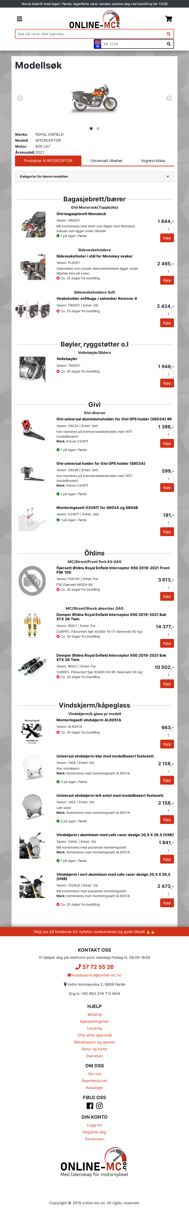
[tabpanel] (94, 98)
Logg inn (94, 1125)
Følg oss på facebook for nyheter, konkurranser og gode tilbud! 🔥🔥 (94, 931)
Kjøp (167, 238)
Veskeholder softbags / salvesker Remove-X (96, 298)
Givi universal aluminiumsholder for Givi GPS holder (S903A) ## (114, 419)
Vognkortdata (153, 160)
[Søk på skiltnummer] (168, 44)
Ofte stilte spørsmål (94, 1035)
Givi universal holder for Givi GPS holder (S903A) (100, 463)
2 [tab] (98, 128)
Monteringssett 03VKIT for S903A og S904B (97, 507)
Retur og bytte (94, 1049)
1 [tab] (91, 128)
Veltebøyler (66, 358)
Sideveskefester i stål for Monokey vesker (94, 256)
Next (168, 98)
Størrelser (94, 1056)
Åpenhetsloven (94, 1080)
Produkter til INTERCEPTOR (48, 160)
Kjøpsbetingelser (94, 1021)
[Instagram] (99, 1107)
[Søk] (168, 34)
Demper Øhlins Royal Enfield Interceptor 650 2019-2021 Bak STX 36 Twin (111, 616)
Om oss (94, 1073)
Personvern (94, 1139)
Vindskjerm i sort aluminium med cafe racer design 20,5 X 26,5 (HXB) (113, 876)
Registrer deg (94, 1132)
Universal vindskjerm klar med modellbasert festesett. (105, 756)
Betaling (95, 1014)
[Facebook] (90, 1107)
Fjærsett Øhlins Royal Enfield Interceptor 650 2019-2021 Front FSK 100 (113, 570)
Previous (20, 98)
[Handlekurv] (168, 19)
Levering (94, 1028)
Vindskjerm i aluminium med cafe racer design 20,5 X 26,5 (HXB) (115, 834)
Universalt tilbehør (107, 160)
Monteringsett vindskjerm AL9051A (88, 720)
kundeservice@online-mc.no (96, 975)
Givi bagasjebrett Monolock (81, 213)
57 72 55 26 (97, 967)
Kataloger (94, 1087)
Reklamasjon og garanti (94, 1042)
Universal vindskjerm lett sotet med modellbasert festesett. (110, 795)
